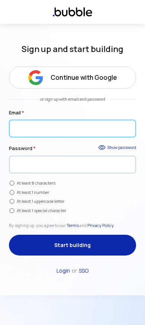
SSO (83, 270)
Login (63, 270)
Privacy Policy (100, 225)
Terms (73, 225)
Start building (72, 244)
